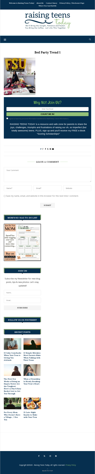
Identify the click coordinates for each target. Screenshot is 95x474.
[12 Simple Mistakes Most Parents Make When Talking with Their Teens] (32, 344)
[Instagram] (50, 456)
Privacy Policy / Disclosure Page (71, 3)
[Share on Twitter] (48, 149)
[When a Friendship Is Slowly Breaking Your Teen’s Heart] (32, 370)
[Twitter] (44, 456)
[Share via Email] (53, 149)
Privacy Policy (70, 465)
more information (61, 119)
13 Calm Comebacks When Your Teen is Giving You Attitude (12, 356)
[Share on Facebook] (45, 149)
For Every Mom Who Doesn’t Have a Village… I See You (12, 416)
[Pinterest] (56, 456)
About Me (40, 3)
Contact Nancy (51, 3)
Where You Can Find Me (47, 6)
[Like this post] (42, 149)
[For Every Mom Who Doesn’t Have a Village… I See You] (12, 403)
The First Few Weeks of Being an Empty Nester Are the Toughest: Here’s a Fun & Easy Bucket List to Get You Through (12, 386)
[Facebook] (38, 456)
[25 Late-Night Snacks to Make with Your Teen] (32, 403)
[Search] (90, 39)
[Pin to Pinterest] (50, 149)
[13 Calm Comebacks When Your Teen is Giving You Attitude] (12, 344)
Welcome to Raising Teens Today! (21, 3)
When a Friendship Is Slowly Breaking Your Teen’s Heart (32, 381)
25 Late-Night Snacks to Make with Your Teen (30, 414)
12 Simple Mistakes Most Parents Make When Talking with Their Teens (32, 356)
